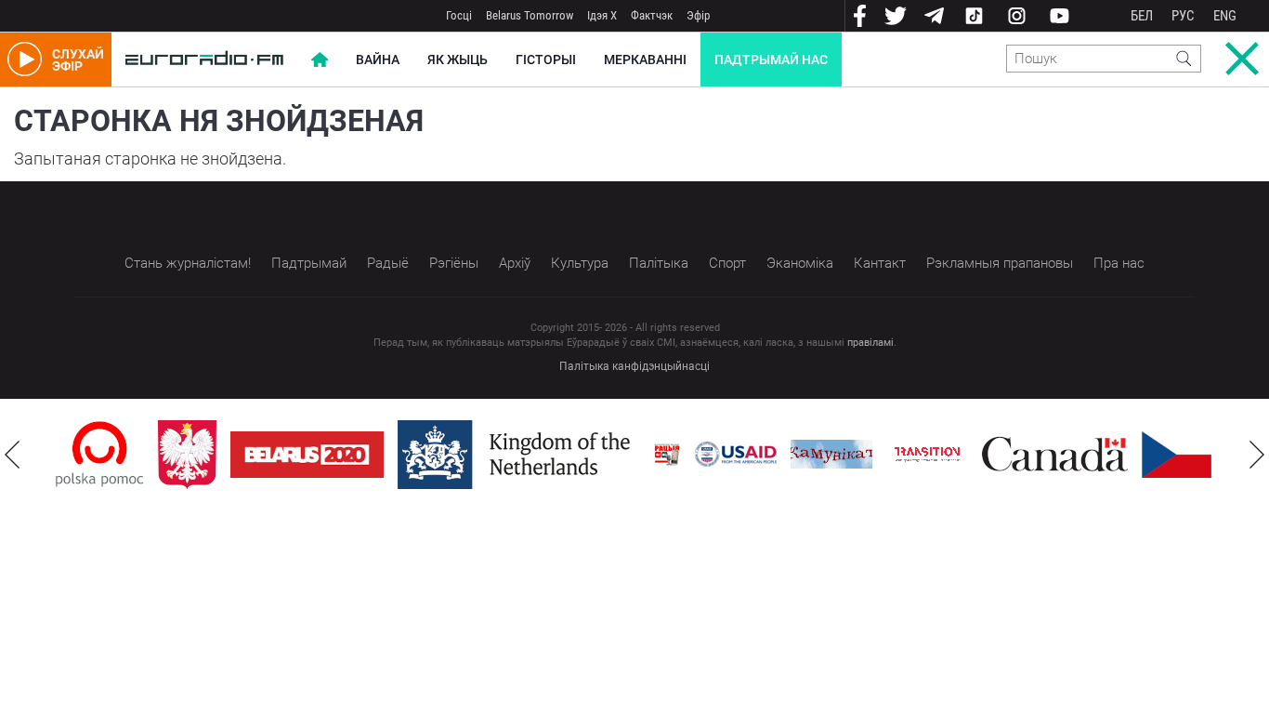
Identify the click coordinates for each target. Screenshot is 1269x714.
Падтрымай (309, 263)
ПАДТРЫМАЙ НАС (771, 59)
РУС (1183, 15)
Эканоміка (799, 263)
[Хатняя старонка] (204, 59)
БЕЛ (1142, 15)
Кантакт (880, 263)
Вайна (377, 59)
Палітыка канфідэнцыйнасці (634, 366)
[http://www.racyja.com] (667, 454)
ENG (1224, 15)
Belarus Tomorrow (529, 15)
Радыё (388, 263)
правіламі (870, 343)
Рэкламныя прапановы (999, 263)
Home (319, 59)
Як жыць (457, 59)
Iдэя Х (602, 15)
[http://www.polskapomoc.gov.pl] (100, 454)
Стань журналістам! (187, 263)
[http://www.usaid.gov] (736, 455)
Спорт (727, 263)
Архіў (514, 263)
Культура (579, 263)
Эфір (698, 15)
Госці (459, 15)
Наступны (1256, 455)
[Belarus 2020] (307, 454)
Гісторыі (546, 59)
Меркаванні (645, 59)
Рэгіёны (453, 263)
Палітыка (658, 263)
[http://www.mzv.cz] (927, 455)
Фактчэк (652, 15)
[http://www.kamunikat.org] (831, 454)
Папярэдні (12, 455)
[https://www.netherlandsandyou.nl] (518, 454)
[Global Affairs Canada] (1055, 454)
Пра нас (1119, 263)
